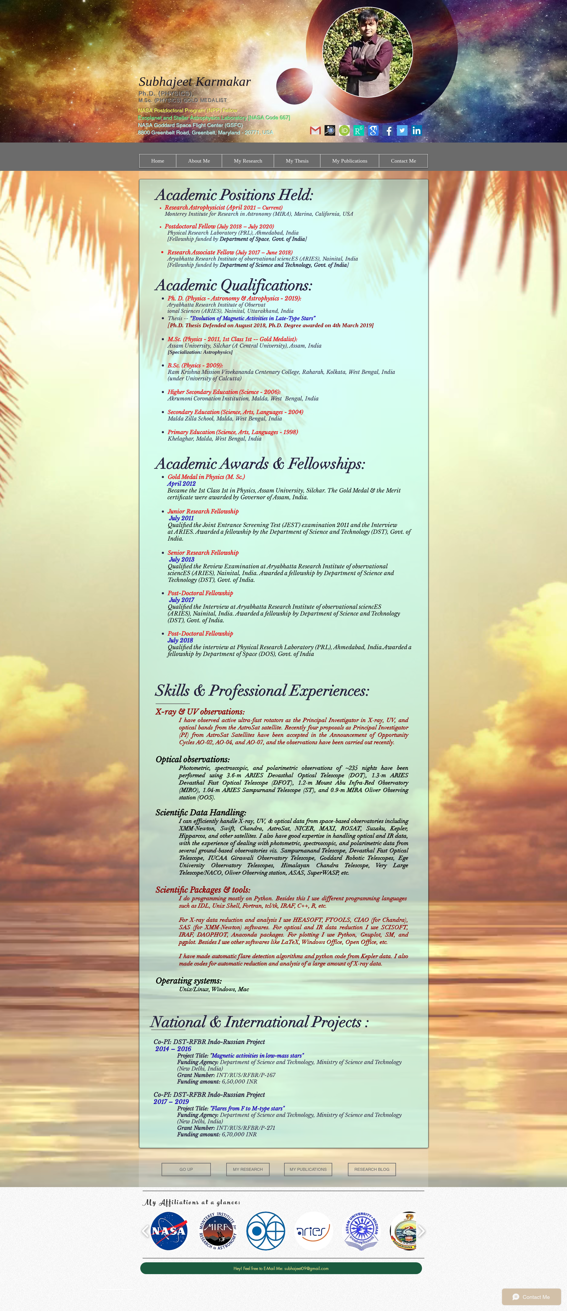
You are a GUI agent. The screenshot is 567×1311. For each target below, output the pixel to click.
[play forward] (421, 1231)
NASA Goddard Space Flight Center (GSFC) (191, 125)
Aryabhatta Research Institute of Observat (216, 305)
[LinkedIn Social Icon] (416, 130)
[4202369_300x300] (344, 130)
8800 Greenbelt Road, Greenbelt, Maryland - (190, 132)
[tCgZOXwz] (330, 130)
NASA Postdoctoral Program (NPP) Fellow (187, 110)
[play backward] (145, 1231)
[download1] (373, 130)
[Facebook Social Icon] (387, 130)
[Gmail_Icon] (315, 130)
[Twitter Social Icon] (402, 130)
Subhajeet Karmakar (195, 81)
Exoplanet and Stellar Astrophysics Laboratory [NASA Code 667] (215, 117)
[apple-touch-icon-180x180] (358, 130)
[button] (170, 1231)
